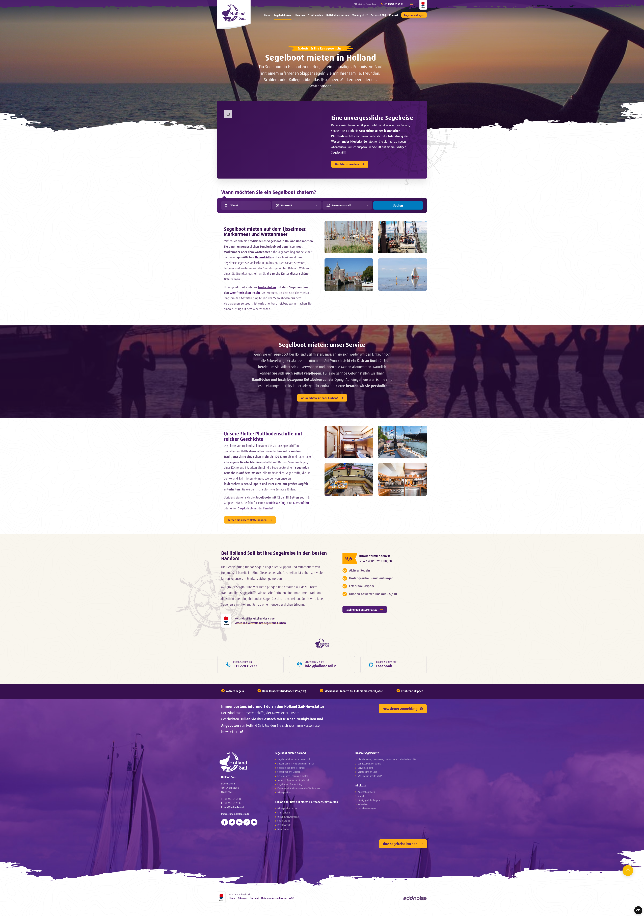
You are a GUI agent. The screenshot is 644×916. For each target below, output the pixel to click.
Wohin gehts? (360, 15)
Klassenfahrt (301, 503)
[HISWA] (423, 5)
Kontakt (393, 15)
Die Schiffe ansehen (347, 164)
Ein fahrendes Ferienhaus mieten (292, 776)
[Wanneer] (226, 205)
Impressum (227, 813)
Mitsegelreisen (284, 792)
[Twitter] (232, 822)
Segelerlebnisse (282, 15)
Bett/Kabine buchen (337, 15)
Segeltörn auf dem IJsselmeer (291, 767)
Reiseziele (362, 804)
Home (267, 15)
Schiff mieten (315, 15)
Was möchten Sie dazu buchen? (319, 398)
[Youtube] (254, 822)
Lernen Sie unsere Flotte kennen (247, 520)
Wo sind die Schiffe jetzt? (370, 776)
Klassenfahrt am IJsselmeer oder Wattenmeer (298, 788)
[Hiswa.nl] (226, 621)
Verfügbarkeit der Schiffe (369, 763)
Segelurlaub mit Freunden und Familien (295, 763)
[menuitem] (267, 15)
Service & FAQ (378, 15)
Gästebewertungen (367, 808)
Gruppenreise (283, 829)
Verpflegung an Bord (367, 771)
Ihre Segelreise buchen (400, 844)
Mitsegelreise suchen (287, 808)
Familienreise (283, 812)
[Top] (628, 870)
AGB (291, 898)
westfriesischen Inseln (245, 292)
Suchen (398, 205)
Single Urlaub (283, 820)
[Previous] (9, 913)
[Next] (98, 913)
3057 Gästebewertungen (375, 561)
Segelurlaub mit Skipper (288, 771)
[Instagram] (246, 822)
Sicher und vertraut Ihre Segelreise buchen (260, 623)
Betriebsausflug (275, 503)
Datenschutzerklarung (274, 898)
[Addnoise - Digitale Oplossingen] (415, 898)
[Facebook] (224, 822)
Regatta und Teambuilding (289, 784)
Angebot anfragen (414, 15)
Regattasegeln (284, 825)
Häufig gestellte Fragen (369, 800)
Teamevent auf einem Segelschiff (293, 780)
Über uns (300, 15)
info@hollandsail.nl (234, 807)
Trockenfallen (267, 287)
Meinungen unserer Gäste (361, 609)
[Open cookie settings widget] (638, 910)
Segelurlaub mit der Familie (255, 508)
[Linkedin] (239, 822)
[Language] (411, 4)
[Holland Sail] (242, 762)
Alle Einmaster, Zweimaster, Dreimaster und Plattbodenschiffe (387, 759)
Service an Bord (365, 767)
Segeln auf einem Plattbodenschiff (293, 759)
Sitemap (242, 898)
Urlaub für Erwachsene (288, 816)
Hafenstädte (263, 257)
